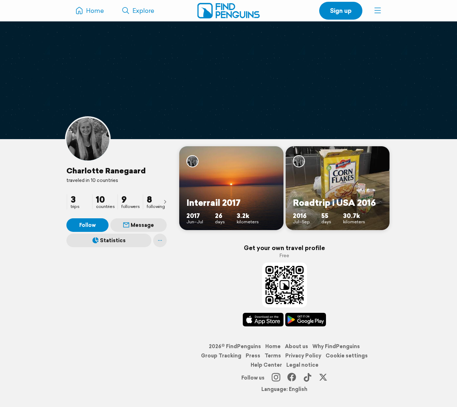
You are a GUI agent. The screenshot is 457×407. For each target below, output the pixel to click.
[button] (378, 10)
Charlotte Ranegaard (106, 170)
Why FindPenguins (336, 346)
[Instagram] (276, 377)
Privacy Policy (303, 355)
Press (253, 355)
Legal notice (302, 364)
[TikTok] (307, 377)
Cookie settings (347, 355)
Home (273, 346)
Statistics (113, 240)
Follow (87, 225)
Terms (273, 355)
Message (142, 225)
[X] (323, 377)
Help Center (266, 364)
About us (296, 346)
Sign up (341, 10)
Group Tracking (221, 355)
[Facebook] (291, 377)
